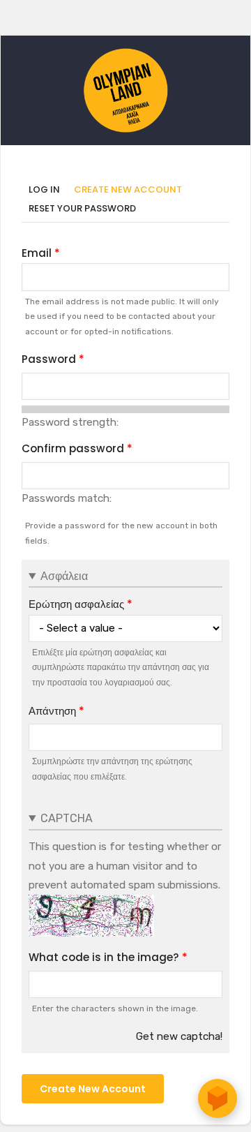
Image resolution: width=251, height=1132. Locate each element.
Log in (44, 189)
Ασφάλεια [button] (64, 576)
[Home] (125, 55)
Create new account (131, 190)
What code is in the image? (104, 957)
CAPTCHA (66, 818)
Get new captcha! (179, 1036)
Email (37, 253)
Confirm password (73, 448)
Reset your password (82, 208)
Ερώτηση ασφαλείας (76, 604)
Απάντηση (52, 710)
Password (49, 359)
